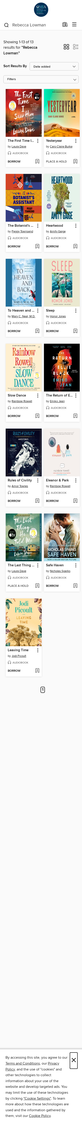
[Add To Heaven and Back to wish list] (37, 331)
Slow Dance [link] (17, 396)
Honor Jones (58, 316)
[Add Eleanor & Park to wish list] (75, 501)
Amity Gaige (58, 231)
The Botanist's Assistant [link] (21, 226)
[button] (66, 48)
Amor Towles (20, 486)
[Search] (6, 24)
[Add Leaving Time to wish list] (37, 671)
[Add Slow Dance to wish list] (37, 416)
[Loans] (65, 25)
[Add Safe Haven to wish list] (75, 586)
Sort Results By (15, 66)
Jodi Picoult (19, 656)
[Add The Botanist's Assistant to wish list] (37, 247)
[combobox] (31, 25)
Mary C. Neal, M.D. (23, 316)
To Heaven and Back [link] (21, 311)
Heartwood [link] (54, 226)
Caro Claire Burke (61, 146)
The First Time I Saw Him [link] (21, 141)
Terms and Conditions (22, 1063)
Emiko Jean (57, 401)
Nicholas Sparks (60, 571)
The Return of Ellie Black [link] (60, 396)
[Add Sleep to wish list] (75, 331)
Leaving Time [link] (18, 650)
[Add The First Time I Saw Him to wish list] (37, 162)
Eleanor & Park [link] (57, 480)
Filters (11, 79)
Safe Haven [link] (55, 565)
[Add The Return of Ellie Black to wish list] (75, 416)
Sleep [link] (50, 311)
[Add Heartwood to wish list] (75, 247)
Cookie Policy (40, 1116)
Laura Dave (19, 146)
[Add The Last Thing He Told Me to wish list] (37, 586)
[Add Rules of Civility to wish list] (37, 501)
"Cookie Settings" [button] (37, 1098)
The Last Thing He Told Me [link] (21, 565)
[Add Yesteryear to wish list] (75, 162)
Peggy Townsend (22, 231)
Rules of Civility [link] (20, 480)
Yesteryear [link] (54, 141)
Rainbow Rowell (22, 401)
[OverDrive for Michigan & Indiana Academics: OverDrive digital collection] (41, 9)
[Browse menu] (74, 25)
